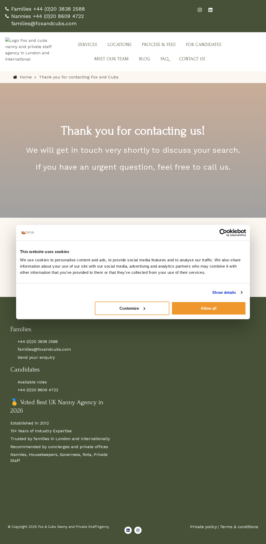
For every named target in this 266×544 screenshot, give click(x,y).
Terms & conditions (239, 526)
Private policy (203, 526)
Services (87, 44)
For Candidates (203, 44)
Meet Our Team (111, 58)
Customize (129, 308)
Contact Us (192, 58)
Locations (119, 44)
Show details (224, 292)
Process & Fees (159, 44)
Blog (144, 58)
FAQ (165, 58)
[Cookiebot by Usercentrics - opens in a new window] (223, 233)
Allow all (208, 308)
